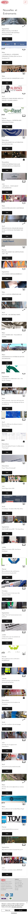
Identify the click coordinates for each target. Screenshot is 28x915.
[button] (25, 2)
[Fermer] (26, 903)
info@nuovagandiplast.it (18, 886)
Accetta (20, 910)
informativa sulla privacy (16, 906)
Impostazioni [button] (14, 913)
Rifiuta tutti (7, 910)
